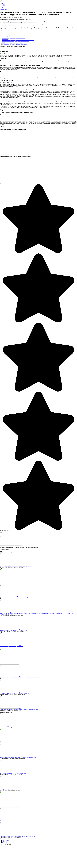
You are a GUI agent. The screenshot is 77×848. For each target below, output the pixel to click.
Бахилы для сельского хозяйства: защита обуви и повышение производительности (16, 804)
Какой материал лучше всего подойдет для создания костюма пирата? (15, 41)
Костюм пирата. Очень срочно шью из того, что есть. (12, 43)
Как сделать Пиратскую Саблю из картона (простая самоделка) (14, 44)
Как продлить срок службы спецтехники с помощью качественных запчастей (15, 789)
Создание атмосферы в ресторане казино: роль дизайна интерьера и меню (14, 820)
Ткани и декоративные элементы (8, 36)
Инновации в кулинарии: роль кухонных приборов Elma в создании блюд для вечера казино (18, 757)
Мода (3, 3)
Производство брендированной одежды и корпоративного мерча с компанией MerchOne (17, 726)
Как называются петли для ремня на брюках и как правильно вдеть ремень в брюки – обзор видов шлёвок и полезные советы (24, 661)
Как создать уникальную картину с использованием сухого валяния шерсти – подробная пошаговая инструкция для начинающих (25, 581)
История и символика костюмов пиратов (10, 31)
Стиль (3, 6)
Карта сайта (4, 842)
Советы (3, 5)
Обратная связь (5, 841)
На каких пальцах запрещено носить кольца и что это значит (11, 646)
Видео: (3, 42)
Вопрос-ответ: (5, 39)
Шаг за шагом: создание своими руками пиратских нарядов (13, 38)
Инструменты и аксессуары (7, 37)
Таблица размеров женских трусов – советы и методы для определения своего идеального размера (19, 709)
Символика (4, 33)
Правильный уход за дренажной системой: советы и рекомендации (13, 773)
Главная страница (3, 9)
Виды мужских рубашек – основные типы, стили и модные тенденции (13, 630)
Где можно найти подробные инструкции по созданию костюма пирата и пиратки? (18, 40)
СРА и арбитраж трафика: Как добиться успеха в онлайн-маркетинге (13, 741)
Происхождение (5, 32)
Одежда (3, 4)
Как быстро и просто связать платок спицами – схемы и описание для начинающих (16, 566)
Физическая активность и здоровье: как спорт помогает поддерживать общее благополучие (17, 836)
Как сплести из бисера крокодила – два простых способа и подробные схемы (15, 693)
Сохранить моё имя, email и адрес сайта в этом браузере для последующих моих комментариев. (19, 547)
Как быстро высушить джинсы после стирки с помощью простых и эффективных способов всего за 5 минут (21, 597)
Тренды (3, 7)
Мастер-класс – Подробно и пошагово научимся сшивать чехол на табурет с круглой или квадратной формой (21, 677)
